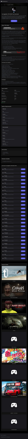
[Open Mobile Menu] (26, 1)
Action (17, 91)
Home (1, 4)
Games (5, 4)
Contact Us (4, 435)
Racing (19, 91)
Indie (15, 91)
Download (23, 169)
